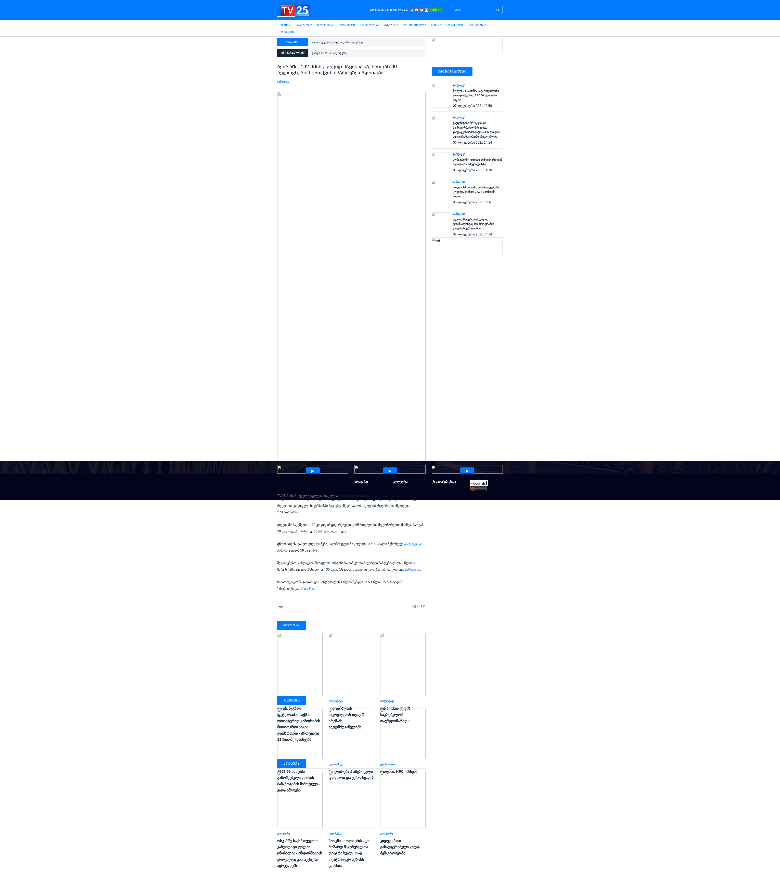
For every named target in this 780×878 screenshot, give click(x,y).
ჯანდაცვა (283, 81)
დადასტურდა (413, 544)
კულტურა (391, 25)
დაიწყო (309, 588)
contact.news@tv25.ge (354, 495)
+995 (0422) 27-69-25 (385, 495)
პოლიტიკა (304, 25)
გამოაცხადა (413, 569)
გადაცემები (454, 25)
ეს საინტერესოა (414, 25)
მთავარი (286, 25)
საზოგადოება (369, 25)
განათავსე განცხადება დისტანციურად (337, 42)
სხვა (434, 25)
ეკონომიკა (325, 25)
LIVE (435, 10)
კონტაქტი (287, 32)
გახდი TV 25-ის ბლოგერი (329, 53)
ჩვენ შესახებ (477, 25)
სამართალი (346, 25)
